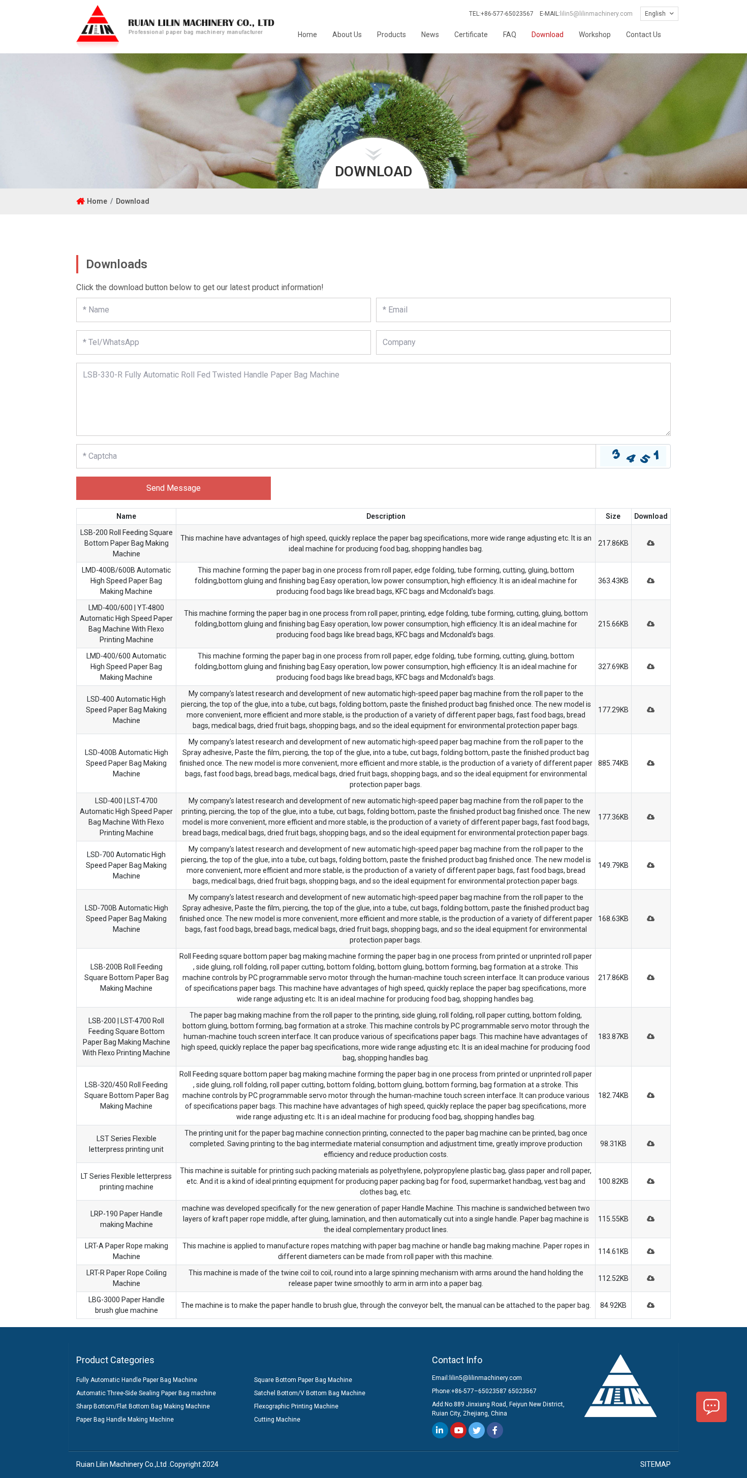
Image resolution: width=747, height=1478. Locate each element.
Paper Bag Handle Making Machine (125, 1419)
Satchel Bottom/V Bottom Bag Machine (309, 1393)
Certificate (471, 34)
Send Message (173, 488)
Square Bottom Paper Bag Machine (303, 1379)
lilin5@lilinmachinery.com (596, 13)
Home (307, 34)
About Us (347, 34)
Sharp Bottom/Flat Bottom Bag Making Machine (143, 1406)
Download (548, 34)
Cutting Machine (277, 1419)
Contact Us (643, 34)
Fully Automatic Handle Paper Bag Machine (136, 1379)
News (430, 34)
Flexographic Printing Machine (296, 1406)
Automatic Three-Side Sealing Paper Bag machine (146, 1393)
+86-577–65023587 (479, 1391)
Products (391, 34)
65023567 (522, 1391)
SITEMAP (655, 1464)
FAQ (509, 34)
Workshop (595, 34)
